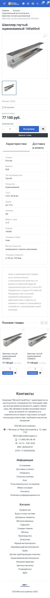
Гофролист (25, 525)
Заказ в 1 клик (24, 135)
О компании (25, 465)
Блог (25, 480)
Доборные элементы (25, 517)
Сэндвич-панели (25, 528)
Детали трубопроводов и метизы (25, 554)
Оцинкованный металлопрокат (25, 558)
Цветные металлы (25, 565)
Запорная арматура (25, 562)
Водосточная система (25, 513)
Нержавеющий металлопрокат (25, 547)
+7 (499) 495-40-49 (26, 439)
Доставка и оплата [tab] (38, 145)
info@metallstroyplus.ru (26, 436)
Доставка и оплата (25, 469)
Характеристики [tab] (16, 143)
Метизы (25, 532)
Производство (25, 536)
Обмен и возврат (25, 488)
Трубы (25, 550)
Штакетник (25, 539)
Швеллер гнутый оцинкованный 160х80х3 (34, 356)
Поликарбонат (25, 569)
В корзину (29, 129)
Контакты (25, 491)
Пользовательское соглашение (25, 484)
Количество (7, 124)
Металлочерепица (25, 521)
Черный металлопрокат (25, 543)
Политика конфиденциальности (25, 495)
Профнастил (25, 510)
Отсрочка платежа (25, 476)
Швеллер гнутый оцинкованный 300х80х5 (9, 356)
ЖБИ (25, 573)
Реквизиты (25, 473)
